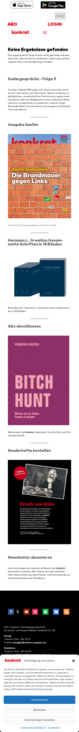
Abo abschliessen (24, 326)
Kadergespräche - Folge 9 (32, 79)
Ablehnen (39, 709)
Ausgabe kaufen (23, 125)
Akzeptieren (39, 699)
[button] (73, 661)
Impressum (54, 727)
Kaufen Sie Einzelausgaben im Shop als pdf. (32, 225)
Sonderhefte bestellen (29, 451)
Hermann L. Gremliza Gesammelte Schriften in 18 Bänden (35, 242)
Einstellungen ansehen (39, 720)
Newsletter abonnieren (30, 557)
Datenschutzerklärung (33, 727)
